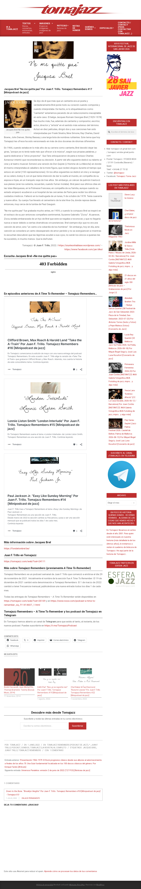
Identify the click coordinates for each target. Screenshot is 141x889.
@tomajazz (119, 173)
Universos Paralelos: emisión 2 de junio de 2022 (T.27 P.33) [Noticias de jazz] (55, 770)
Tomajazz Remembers (29, 750)
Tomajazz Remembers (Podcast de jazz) (67, 745)
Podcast (16, 748)
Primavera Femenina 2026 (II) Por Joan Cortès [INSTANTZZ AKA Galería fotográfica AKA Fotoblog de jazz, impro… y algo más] (123, 374)
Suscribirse (77, 726)
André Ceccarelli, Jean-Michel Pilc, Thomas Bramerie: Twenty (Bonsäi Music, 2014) (19, 690)
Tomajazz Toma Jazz (126, 176)
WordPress (100, 884)
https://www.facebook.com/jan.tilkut (83, 249)
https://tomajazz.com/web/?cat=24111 (24, 561)
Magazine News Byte (77, 884)
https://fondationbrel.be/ (17, 548)
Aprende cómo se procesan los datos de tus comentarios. (70, 871)
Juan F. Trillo (11, 750)
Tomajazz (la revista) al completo (48, 748)
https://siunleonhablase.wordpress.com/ (79, 245)
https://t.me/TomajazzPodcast (60, 625)
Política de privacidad (44, 884)
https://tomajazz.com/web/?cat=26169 (24, 600)
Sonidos (25, 748)
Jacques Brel (90, 748)
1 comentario (56, 750)
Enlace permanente (31, 798)
